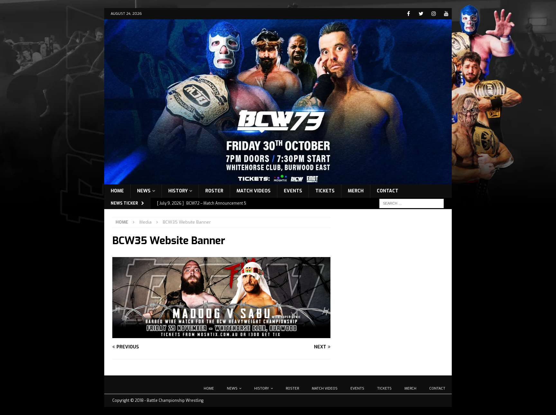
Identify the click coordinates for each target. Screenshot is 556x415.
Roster (214, 191)
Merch (356, 191)
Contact (387, 191)
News (144, 191)
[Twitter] (421, 13)
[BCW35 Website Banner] (221, 334)
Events (293, 191)
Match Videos (253, 191)
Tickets (325, 191)
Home (117, 191)
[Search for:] (411, 203)
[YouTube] (446, 13)
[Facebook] (408, 13)
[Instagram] (433, 13)
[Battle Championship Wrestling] (278, 180)
